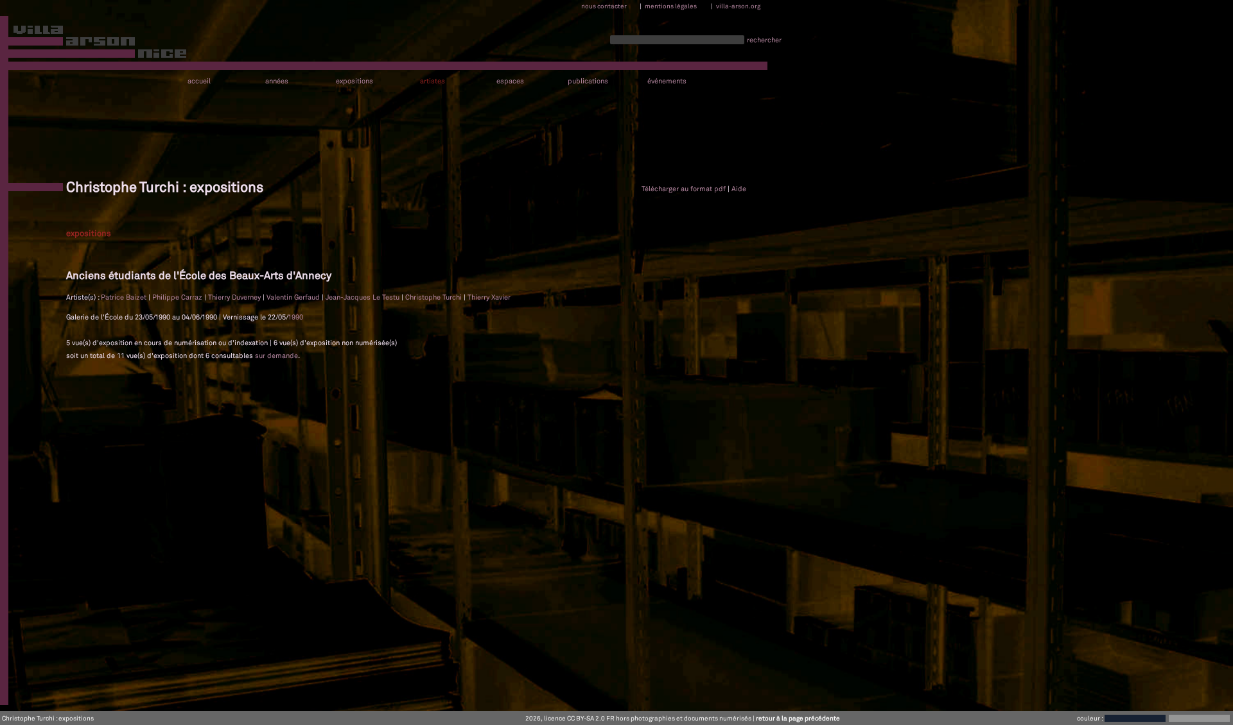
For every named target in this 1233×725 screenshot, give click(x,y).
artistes (432, 81)
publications (588, 81)
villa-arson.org (738, 6)
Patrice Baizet (124, 297)
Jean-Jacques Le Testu (363, 297)
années (276, 81)
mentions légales (671, 6)
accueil (199, 81)
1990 (295, 316)
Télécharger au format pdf (684, 188)
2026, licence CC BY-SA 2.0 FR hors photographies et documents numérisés (638, 718)
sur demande (276, 355)
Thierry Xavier (489, 297)
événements (666, 81)
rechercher (764, 39)
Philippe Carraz (178, 297)
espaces (510, 81)
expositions (354, 81)
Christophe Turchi (434, 297)
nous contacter (604, 6)
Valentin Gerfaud (294, 297)
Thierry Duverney (235, 297)
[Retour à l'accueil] (94, 44)
